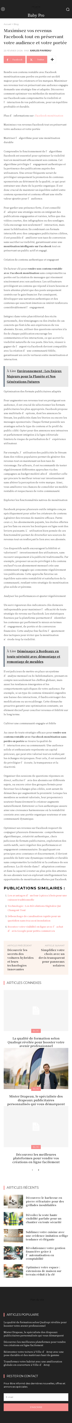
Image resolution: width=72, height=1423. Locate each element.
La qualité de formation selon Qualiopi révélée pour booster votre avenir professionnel (36, 1042)
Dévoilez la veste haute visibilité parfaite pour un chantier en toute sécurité (43, 1218)
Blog (16, 24)
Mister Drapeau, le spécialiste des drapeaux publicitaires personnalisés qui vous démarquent (36, 1100)
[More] (52, 59)
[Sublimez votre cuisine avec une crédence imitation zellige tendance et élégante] (13, 1236)
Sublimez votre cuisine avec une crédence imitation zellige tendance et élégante (47, 1235)
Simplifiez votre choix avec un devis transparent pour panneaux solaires (52, 957)
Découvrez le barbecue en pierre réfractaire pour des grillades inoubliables (45, 1201)
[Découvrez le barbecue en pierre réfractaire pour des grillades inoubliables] (13, 1201)
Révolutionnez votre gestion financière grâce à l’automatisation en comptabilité (45, 1253)
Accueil (7, 24)
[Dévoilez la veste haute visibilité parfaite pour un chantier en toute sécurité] (13, 1219)
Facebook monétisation (49, 115)
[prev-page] (32, 1170)
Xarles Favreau (40, 51)
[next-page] (38, 1170)
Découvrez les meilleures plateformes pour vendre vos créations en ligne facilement (36, 1158)
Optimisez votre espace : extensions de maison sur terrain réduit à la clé (43, 1270)
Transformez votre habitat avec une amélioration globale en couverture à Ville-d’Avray (33, 1363)
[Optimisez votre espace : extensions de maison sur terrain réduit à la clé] (13, 1271)
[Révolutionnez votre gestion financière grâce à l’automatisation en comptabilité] (13, 1253)
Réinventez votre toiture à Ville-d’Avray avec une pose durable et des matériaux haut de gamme (34, 1353)
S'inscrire (36, 1407)
